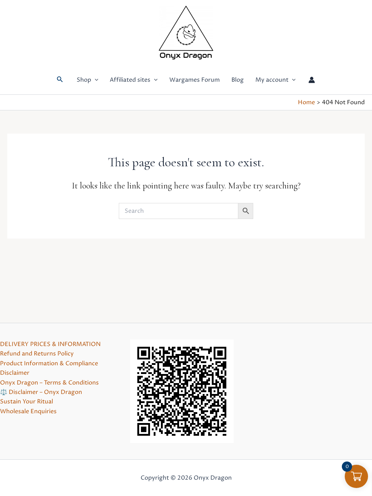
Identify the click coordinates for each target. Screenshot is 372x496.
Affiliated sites (130, 80)
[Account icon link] (311, 80)
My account (271, 80)
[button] (60, 80)
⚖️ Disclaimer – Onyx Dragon (41, 392)
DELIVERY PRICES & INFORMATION (50, 344)
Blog (237, 80)
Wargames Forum (194, 80)
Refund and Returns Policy (37, 354)
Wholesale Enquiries (28, 411)
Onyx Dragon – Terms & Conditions (49, 383)
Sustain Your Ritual (26, 402)
